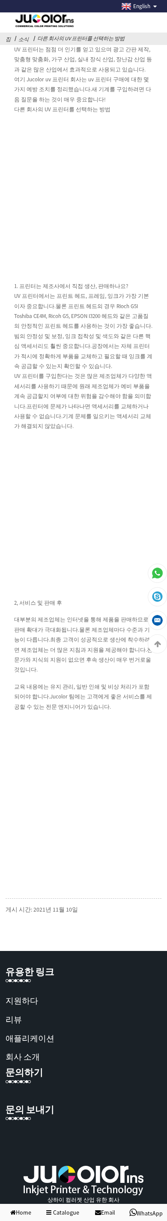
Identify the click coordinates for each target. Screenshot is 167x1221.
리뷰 (14, 1019)
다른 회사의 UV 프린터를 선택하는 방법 (81, 38)
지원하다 (22, 1000)
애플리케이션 (30, 1038)
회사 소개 (23, 1057)
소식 (23, 39)
